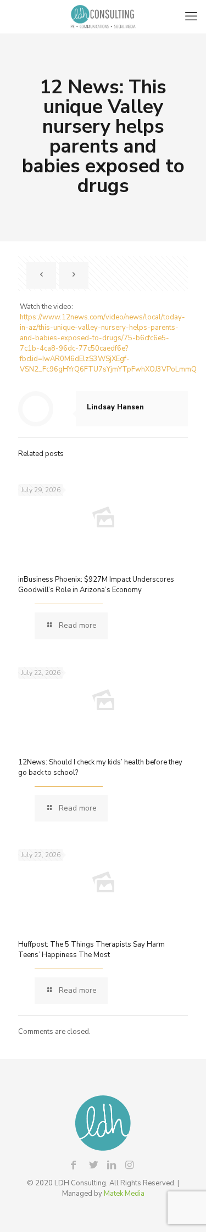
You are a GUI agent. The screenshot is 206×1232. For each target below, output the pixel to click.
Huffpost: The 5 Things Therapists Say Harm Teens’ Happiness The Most (91, 950)
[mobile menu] (191, 16)
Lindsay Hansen (115, 407)
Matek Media (124, 1194)
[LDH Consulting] (103, 16)
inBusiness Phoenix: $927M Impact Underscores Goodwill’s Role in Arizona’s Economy (96, 585)
